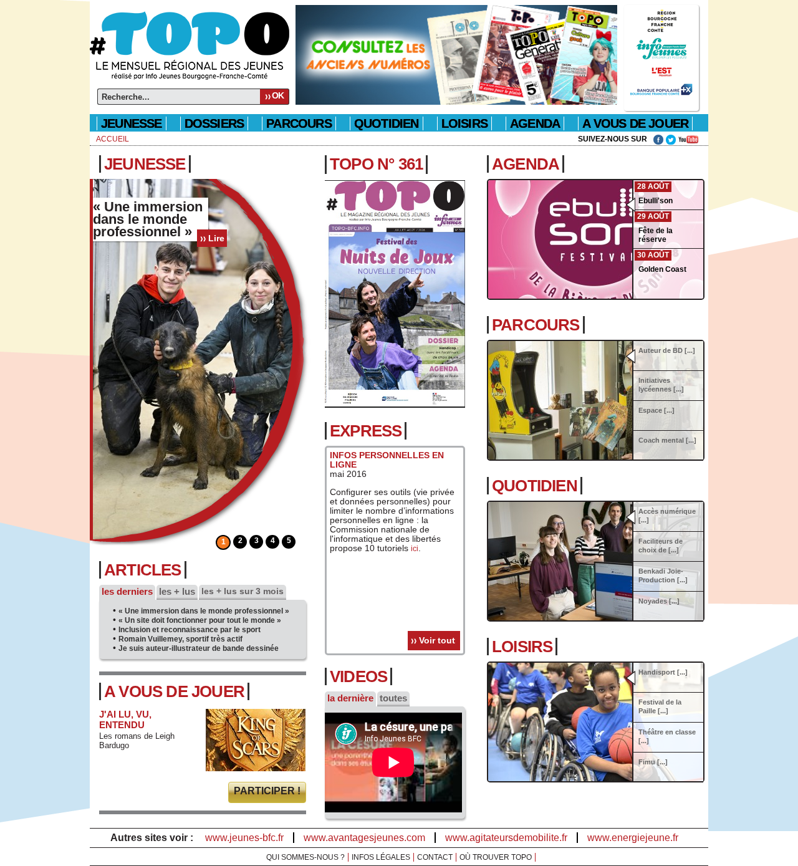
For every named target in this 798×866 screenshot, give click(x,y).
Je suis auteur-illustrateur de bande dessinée (198, 648)
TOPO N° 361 (376, 164)
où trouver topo (495, 857)
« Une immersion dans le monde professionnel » (203, 611)
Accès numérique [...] (667, 516)
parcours (299, 123)
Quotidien (534, 485)
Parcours (536, 324)
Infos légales (381, 857)
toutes (393, 698)
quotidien (386, 123)
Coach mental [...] (667, 440)
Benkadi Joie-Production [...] (663, 575)
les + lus (177, 591)
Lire (216, 238)
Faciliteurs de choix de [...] (660, 545)
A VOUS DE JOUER (635, 123)
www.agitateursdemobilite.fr (506, 837)
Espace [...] (656, 410)
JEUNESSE (145, 164)
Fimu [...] (653, 762)
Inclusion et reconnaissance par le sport (189, 629)
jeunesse (131, 123)
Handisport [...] (663, 672)
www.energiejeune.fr (632, 837)
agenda (535, 123)
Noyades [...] (659, 601)
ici (414, 548)
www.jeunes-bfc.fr (244, 837)
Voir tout (437, 640)
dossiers (214, 123)
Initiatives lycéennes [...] (661, 385)
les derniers (127, 591)
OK (278, 95)
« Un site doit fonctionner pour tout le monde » (199, 620)
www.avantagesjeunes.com (364, 837)
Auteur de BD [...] (666, 350)
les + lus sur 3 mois (242, 591)
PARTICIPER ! (267, 791)
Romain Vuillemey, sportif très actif (180, 639)
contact (435, 857)
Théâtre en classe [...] (667, 736)
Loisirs (464, 123)
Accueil (112, 139)
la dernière (350, 698)
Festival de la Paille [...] (659, 706)
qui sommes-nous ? (305, 857)
